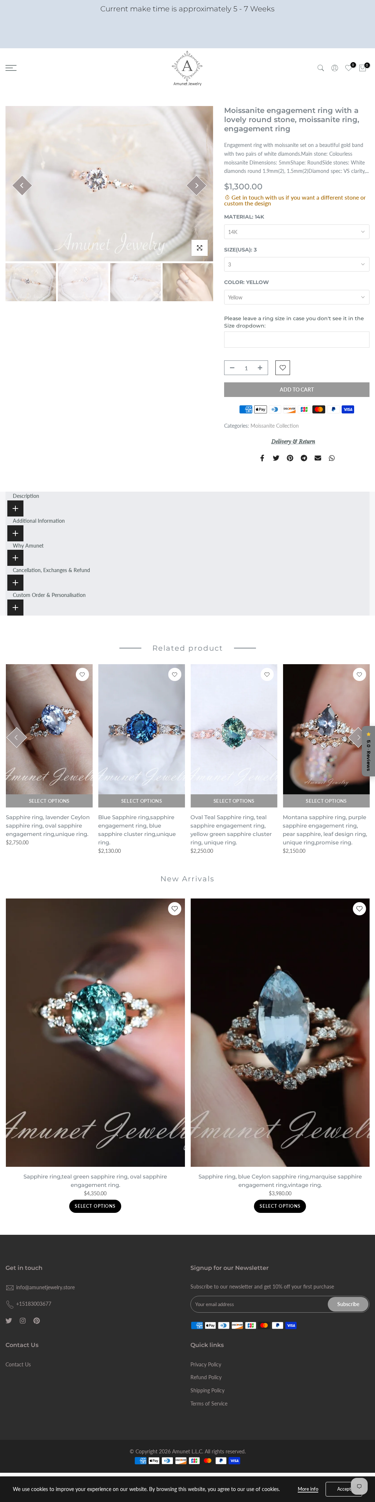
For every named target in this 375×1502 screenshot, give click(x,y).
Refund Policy (206, 1377)
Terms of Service (208, 1403)
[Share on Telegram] (304, 458)
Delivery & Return (293, 441)
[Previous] (22, 185)
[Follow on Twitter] (8, 1320)
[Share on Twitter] (276, 458)
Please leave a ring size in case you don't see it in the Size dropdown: (294, 322)
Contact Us (18, 1364)
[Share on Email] (318, 458)
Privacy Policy (205, 1364)
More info (308, 1489)
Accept (344, 1489)
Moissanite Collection (274, 426)
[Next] (196, 185)
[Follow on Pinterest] (36, 1320)
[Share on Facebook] (262, 458)
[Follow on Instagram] (22, 1320)
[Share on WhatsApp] (331, 458)
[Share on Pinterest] (290, 458)
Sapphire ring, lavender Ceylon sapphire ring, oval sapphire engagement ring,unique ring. (47, 825)
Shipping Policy (207, 1390)
